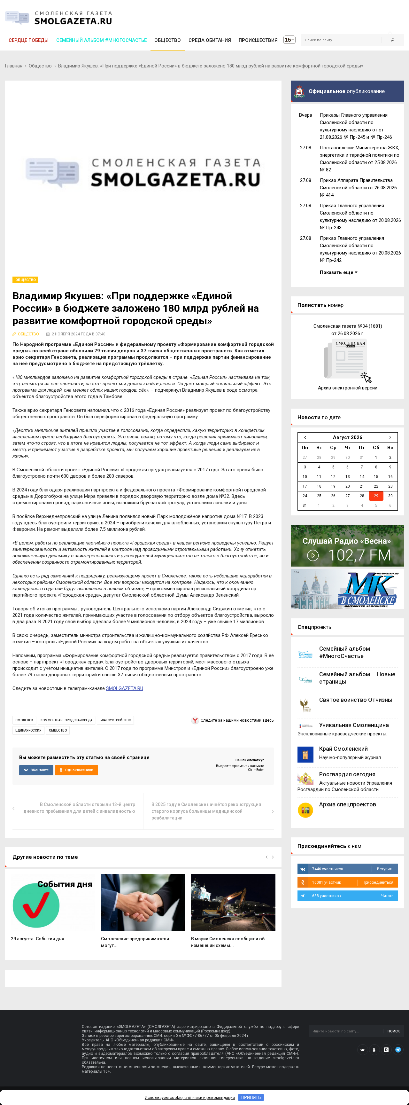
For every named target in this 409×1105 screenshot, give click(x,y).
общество (58, 730)
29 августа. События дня (37, 938)
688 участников (352, 896)
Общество (40, 66)
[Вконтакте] (362, 1049)
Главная (13, 66)
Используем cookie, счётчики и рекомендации (190, 1097)
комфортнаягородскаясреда (66, 720)
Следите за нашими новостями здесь (237, 720)
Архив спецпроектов (347, 804)
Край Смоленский (343, 748)
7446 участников (352, 869)
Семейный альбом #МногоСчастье (101, 40)
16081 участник (352, 882)
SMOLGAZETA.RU (124, 688)
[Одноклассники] (374, 1049)
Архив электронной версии (347, 388)
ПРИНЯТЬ (251, 1097)
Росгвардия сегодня (347, 774)
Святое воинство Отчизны (355, 699)
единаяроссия (28, 730)
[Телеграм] (398, 1049)
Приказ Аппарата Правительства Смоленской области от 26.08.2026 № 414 (358, 187)
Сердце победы (29, 40)
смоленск (24, 720)
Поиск (394, 1031)
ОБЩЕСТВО (167, 40)
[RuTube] (386, 1049)
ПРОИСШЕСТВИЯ (258, 40)
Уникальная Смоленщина (354, 725)
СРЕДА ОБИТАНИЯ (210, 40)
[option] (53, 911)
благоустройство (115, 720)
